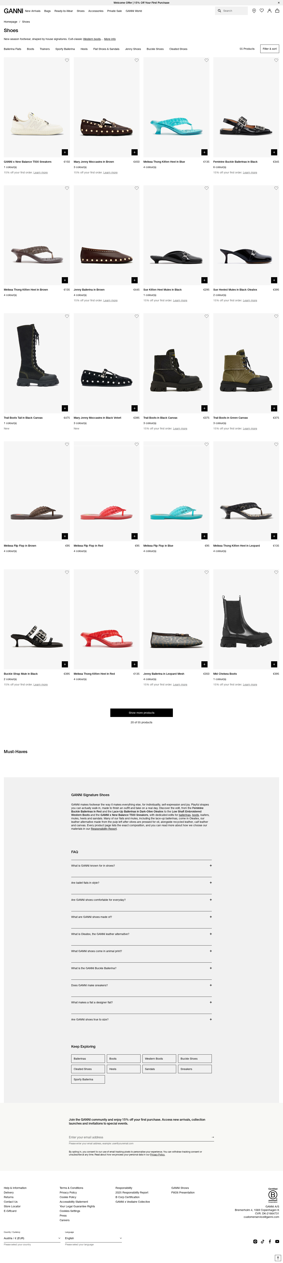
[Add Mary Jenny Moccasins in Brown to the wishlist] (137, 60)
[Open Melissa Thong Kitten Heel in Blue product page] (176, 107)
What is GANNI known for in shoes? (93, 863)
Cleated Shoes (178, 49)
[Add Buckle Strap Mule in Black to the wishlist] (67, 572)
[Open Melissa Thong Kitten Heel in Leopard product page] (246, 491)
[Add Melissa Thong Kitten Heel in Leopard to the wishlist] (276, 444)
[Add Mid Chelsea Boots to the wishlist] (276, 572)
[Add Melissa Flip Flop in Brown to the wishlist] (67, 444)
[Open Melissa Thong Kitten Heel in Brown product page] (37, 235)
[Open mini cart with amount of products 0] (277, 10)
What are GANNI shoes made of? (91, 915)
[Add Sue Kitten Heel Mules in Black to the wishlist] (206, 188)
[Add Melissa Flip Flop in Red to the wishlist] (137, 444)
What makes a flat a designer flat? (92, 1000)
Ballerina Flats (12, 49)
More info (110, 39)
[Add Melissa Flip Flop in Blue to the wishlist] (206, 444)
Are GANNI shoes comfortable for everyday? (98, 898)
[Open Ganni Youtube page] (277, 1241)
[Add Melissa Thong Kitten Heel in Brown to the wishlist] (67, 188)
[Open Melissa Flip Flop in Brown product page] (37, 491)
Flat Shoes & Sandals (106, 49)
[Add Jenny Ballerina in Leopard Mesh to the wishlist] (206, 572)
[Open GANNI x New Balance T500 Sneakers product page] (37, 107)
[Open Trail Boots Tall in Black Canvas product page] (37, 363)
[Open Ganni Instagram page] (255, 1241)
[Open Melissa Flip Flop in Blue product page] (176, 491)
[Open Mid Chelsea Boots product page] (246, 619)
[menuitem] (32, 11)
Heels (84, 49)
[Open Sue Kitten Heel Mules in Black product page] (176, 235)
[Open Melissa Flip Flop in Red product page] (107, 491)
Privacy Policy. (157, 1154)
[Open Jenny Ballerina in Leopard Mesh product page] (176, 619)
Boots (30, 49)
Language (69, 1232)
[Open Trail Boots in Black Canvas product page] (176, 363)
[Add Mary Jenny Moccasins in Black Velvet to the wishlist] (137, 316)
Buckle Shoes (155, 49)
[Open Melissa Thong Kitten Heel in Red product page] (107, 619)
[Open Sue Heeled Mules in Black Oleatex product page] (246, 235)
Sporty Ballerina (65, 49)
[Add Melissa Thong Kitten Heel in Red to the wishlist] (137, 572)
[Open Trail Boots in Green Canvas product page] (246, 363)
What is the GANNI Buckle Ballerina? (93, 966)
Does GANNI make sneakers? (89, 983)
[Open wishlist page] (262, 10)
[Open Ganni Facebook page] (270, 1241)
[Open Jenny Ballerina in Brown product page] (107, 235)
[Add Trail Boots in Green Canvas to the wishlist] (276, 316)
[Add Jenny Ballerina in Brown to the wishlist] (137, 188)
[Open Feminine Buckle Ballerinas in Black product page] (246, 107)
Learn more (40, 172)
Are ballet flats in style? (86, 880)
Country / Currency (12, 1232)
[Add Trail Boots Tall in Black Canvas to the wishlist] (67, 316)
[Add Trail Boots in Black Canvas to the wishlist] (206, 316)
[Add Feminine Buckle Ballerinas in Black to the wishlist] (276, 60)
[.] (141, 2)
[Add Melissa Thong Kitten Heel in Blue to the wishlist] (206, 60)
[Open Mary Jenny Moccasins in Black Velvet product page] (107, 363)
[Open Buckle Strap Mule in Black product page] (37, 619)
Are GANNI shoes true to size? (90, 1017)
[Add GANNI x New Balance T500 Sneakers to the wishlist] (67, 60)
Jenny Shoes (133, 49)
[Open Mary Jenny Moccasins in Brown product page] (107, 107)
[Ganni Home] (13, 11)
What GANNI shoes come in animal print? (96, 949)
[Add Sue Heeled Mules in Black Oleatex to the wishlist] (276, 188)
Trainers (45, 49)
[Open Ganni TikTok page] (262, 1241)
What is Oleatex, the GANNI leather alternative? (100, 932)
